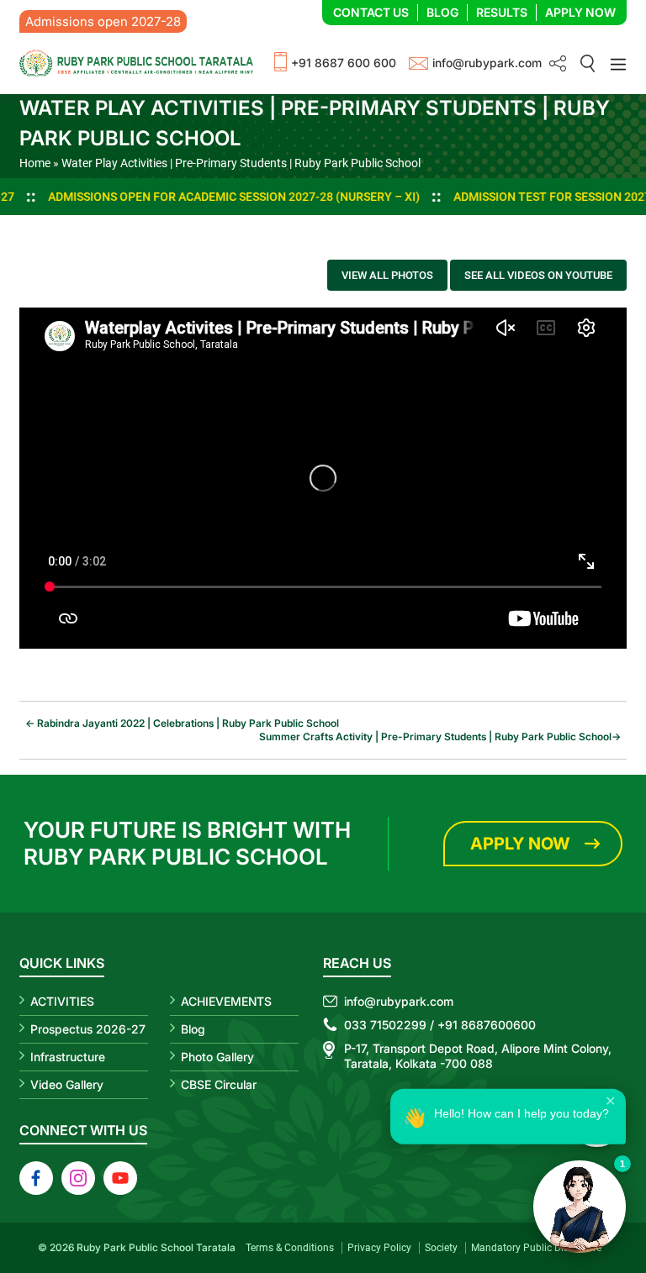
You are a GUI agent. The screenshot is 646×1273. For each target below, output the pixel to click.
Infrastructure (67, 1056)
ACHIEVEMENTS (226, 1001)
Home (34, 163)
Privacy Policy (379, 1248)
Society (441, 1248)
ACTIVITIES (62, 1001)
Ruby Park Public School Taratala (156, 1247)
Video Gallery (66, 1084)
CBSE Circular (219, 1084)
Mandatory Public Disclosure (536, 1248)
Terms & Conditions (290, 1248)
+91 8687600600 (486, 1025)
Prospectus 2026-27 (88, 1029)
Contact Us (371, 12)
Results (501, 12)
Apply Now (580, 12)
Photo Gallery (217, 1056)
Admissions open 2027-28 (103, 21)
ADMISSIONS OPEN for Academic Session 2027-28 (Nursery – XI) (186, 196)
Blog (442, 12)
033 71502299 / (389, 1025)
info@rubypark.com (487, 62)
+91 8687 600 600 (343, 62)
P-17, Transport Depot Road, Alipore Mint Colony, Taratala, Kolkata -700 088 (478, 1055)
